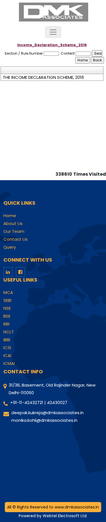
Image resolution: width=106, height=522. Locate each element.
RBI (6, 324)
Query (9, 247)
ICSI (7, 348)
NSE (7, 308)
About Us (13, 223)
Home (9, 215)
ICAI (7, 355)
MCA (8, 292)
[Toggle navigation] (53, 32)
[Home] (53, 12)
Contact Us (15, 239)
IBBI (6, 340)
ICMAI (9, 363)
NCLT (8, 332)
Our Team (13, 231)
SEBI (7, 300)
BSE (6, 316)
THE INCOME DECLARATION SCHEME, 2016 (43, 77)
